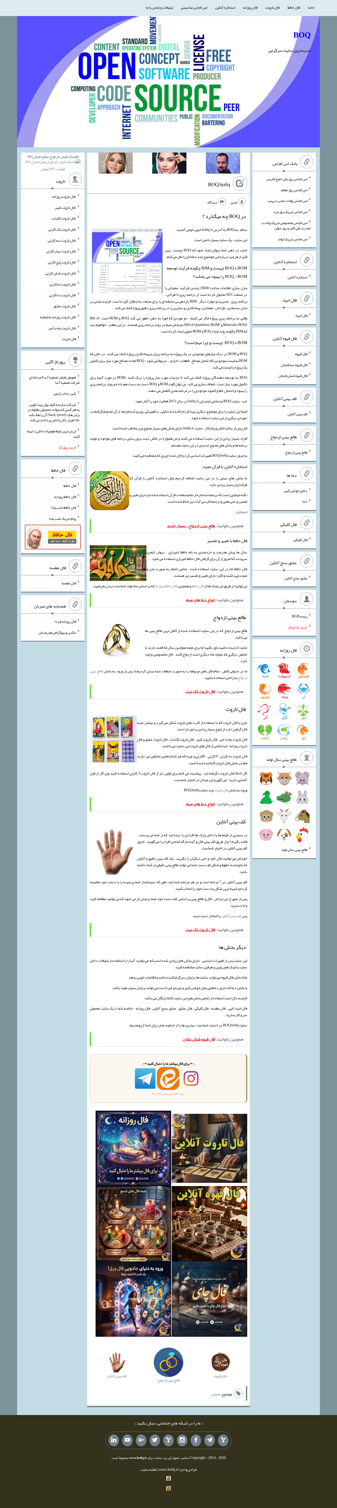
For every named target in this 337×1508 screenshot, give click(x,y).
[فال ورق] (133, 1300)
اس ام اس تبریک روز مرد (290, 211)
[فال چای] (209, 1300)
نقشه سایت (149, 1469)
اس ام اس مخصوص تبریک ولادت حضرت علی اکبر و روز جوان (286, 225)
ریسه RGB (300, 616)
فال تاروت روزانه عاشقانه (58, 317)
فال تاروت (272, 7)
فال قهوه (301, 353)
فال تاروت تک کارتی (62, 229)
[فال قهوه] (209, 1225)
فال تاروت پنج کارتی (62, 262)
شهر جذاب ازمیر (64, 393)
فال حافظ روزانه (166, 586)
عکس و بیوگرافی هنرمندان (57, 632)
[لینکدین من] (113, 1440)
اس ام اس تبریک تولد (293, 238)
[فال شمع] (133, 1225)
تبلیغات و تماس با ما (159, 7)
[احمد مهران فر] (223, 164)
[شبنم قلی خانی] (115, 164)
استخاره (241, 512)
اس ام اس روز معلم (294, 189)
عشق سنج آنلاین (296, 577)
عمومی (216, 1394)
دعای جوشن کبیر (296, 490)
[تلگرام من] (209, 1440)
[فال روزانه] (133, 1149)
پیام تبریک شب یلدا (62, 518)
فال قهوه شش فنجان (293, 375)
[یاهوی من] (223, 1440)
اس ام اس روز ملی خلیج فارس (287, 179)
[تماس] (168, 1440)
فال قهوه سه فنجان (294, 364)
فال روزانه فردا (65, 621)
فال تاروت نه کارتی (62, 284)
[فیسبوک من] (196, 1440)
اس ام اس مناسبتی (194, 7)
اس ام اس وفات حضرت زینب (287, 200)
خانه (311, 7)
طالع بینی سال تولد (294, 849)
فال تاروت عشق (64, 306)
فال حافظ (294, 7)
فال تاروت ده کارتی (62, 295)
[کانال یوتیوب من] (127, 1440)
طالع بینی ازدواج (296, 452)
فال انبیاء (301, 315)
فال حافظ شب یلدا (63, 507)
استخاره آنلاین (225, 7)
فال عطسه (69, 583)
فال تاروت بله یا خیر (62, 327)
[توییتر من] (155, 1440)
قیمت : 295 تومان (52, 163)
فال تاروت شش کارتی (60, 273)
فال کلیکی (300, 539)
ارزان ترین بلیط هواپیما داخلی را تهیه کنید (53, 433)
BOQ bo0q (219, 184)
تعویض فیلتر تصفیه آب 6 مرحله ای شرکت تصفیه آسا (54, 379)
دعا (305, 501)
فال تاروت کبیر (65, 207)
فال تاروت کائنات (64, 218)
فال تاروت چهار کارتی (61, 251)
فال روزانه (250, 7)
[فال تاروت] (209, 1149)
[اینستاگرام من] (182, 1440)
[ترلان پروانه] (169, 164)
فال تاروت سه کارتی (62, 240)
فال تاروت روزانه (64, 196)
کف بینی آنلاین (231, 915)
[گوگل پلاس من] (141, 1440)
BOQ (302, 35)
